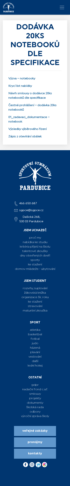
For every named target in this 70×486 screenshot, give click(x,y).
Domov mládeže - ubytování (35, 269)
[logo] (8, 7)
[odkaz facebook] (26, 463)
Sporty (35, 260)
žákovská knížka (35, 292)
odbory (35, 411)
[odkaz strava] (38, 463)
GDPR (35, 385)
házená (35, 347)
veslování (35, 356)
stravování (35, 306)
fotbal (35, 339)
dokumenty (35, 402)
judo (35, 343)
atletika (35, 330)
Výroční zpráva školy (35, 416)
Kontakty (35, 453)
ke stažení (35, 301)
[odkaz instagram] (32, 463)
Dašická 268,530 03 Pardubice (31, 219)
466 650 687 (28, 203)
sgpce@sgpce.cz (31, 210)
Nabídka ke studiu (35, 242)
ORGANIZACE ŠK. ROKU (35, 297)
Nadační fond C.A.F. (35, 389)
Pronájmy (35, 442)
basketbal (35, 334)
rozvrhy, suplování (35, 288)
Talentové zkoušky (35, 251)
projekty (35, 398)
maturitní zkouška (35, 310)
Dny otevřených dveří (35, 255)
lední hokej (35, 365)
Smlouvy (35, 394)
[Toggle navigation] (62, 7)
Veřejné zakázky (35, 431)
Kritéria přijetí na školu (35, 246)
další (35, 361)
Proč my (35, 237)
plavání (35, 352)
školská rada (35, 407)
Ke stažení (35, 264)
